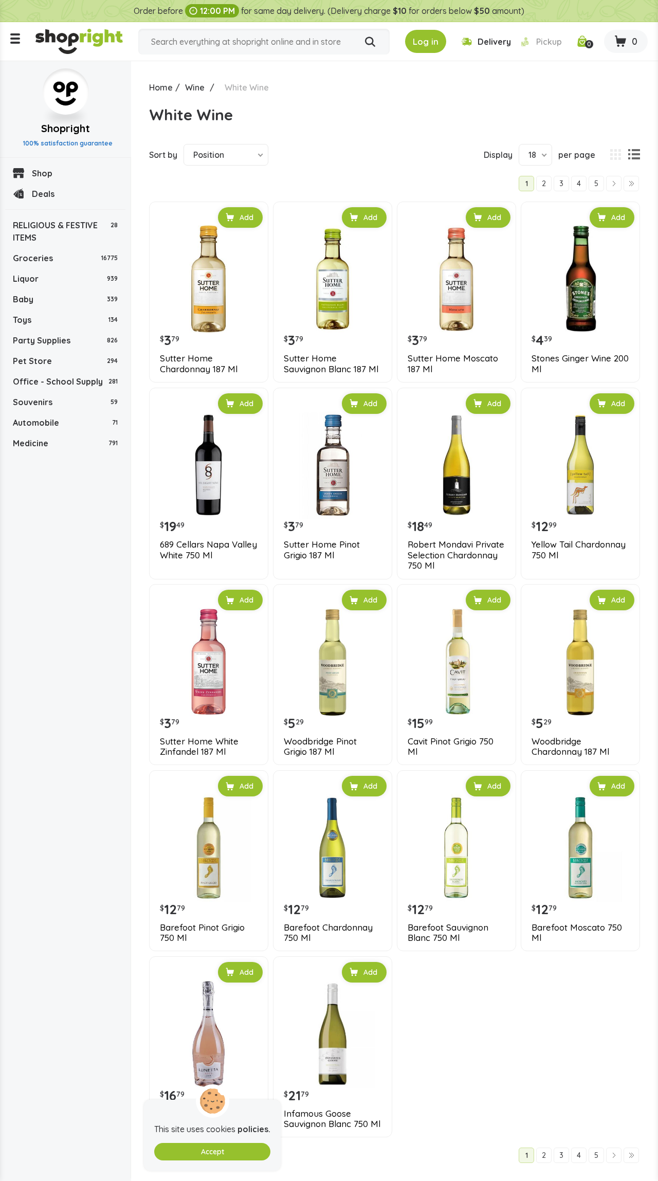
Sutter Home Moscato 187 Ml (453, 363)
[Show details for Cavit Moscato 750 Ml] (209, 1034)
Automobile (65, 422)
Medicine (65, 443)
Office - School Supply (65, 381)
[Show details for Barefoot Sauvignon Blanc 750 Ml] (456, 848)
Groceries (65, 258)
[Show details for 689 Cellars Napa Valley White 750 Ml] (209, 465)
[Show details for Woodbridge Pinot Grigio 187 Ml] (333, 662)
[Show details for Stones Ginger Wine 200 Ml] (580, 279)
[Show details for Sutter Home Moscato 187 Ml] (456, 279)
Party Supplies (65, 340)
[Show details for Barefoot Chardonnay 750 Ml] (333, 848)
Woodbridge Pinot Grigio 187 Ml (320, 746)
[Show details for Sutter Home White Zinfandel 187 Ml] (209, 662)
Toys (65, 320)
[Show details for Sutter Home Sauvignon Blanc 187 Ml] (333, 279)
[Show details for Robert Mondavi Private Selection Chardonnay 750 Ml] (456, 465)
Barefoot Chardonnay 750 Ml (328, 932)
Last (631, 183)
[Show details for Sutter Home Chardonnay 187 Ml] (209, 279)
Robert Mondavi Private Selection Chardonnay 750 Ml (456, 555)
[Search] (370, 42)
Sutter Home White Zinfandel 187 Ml (199, 746)
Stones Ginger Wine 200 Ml (580, 363)
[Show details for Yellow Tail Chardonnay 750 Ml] (580, 465)
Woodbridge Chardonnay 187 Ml (570, 746)
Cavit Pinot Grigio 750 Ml (451, 746)
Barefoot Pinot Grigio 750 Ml (202, 932)
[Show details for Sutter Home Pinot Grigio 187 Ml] (333, 465)
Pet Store (65, 361)
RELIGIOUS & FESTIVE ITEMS (65, 231)
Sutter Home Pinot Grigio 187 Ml (322, 549)
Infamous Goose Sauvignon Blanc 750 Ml (332, 1119)
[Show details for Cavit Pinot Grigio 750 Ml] (456, 662)
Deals (43, 194)
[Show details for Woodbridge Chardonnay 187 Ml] (580, 662)
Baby (65, 299)
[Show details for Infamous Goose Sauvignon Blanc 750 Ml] (333, 1034)
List (634, 155)
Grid (615, 155)
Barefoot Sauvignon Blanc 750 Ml (448, 932)
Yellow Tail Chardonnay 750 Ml (579, 549)
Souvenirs (65, 402)
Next (614, 183)
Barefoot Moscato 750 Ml (577, 932)
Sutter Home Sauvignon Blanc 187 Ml (331, 363)
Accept (212, 1151)
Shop (42, 173)
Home (161, 87)
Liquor (65, 279)
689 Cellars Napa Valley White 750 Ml (208, 549)
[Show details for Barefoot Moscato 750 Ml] (580, 848)
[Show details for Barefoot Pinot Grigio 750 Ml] (209, 848)
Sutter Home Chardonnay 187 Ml (198, 363)
